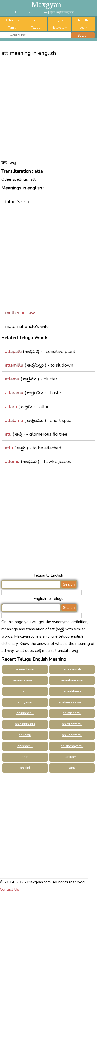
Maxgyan (46, 4)
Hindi (35, 20)
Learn (83, 28)
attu (9, 448)
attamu (12, 379)
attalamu (14, 420)
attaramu (14, 393)
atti (8, 434)
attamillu (14, 365)
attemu (12, 461)
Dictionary (12, 20)
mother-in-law (20, 313)
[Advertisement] (48, 112)
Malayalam (59, 28)
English (59, 20)
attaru (11, 407)
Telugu (35, 28)
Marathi (83, 20)
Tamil (12, 28)
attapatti (13, 351)
